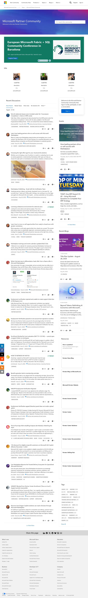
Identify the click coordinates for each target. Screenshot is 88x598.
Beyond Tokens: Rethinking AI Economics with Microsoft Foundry (71, 306)
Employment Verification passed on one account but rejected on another (32, 318)
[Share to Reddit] (52, 533)
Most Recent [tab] (9, 105)
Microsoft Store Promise (35, 558)
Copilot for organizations (7, 550)
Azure (31, 569)
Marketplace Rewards (34, 586)
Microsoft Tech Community (35, 580)
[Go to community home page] (5, 2)
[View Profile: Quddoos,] (8, 487)
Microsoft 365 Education (62, 550)
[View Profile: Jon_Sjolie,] (8, 466)
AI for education (60, 561)
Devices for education (61, 544)
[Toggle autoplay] (50, 61)
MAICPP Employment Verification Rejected (23, 388)
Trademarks (40, 595)
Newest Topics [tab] (18, 105)
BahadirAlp (14, 327)
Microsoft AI (4, 569)
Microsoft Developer (34, 572)
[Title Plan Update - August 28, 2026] (71, 242)
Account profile (33, 542)
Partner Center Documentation (72, 439)
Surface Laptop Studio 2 (7, 547)
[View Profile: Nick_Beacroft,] (8, 208)
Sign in (68, 111)
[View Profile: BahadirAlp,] (8, 320)
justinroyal (13, 179)
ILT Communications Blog (75, 269)
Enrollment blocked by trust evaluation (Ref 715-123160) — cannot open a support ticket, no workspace (32, 337)
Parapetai (13, 397)
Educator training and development (64, 555)
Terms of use (33, 595)
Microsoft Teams (5, 583)
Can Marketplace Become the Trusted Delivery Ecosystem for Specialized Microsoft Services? (32, 465)
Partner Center (67, 412)
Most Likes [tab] (26, 105)
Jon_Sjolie (13, 474)
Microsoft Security (6, 572)
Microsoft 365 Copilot (6, 586)
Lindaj (12, 143)
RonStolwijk (14, 416)
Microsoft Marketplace (34, 583)
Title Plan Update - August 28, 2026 (70, 257)
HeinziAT (13, 381)
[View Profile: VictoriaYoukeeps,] (8, 262)
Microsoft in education (62, 542)
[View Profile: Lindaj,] (8, 134)
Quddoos (13, 496)
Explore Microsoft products (7, 558)
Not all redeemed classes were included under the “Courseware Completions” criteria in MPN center (29, 115)
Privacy (18, 595)
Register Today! (13, 58)
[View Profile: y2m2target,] (8, 357)
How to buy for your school (62, 553)
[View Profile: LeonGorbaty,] (8, 190)
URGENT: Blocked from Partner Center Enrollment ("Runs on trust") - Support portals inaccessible (31, 487)
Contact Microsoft (11, 595)
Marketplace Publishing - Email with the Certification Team (28, 189)
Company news (60, 574)
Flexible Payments (33, 561)
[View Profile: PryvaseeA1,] (8, 427)
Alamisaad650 (14, 124)
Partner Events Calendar (70, 398)
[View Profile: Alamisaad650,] (8, 115)
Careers (58, 569)
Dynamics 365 (5, 574)
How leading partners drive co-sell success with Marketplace (70, 146)
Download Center (33, 544)
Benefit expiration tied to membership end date (25, 373)
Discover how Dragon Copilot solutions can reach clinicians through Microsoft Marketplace (31, 506)
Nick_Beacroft (14, 215)
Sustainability (60, 588)
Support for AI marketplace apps (36, 577)
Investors (59, 580)
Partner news (71, 318)
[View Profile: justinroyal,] (8, 154)
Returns (31, 550)
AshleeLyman (63, 269)
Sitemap (4, 595)
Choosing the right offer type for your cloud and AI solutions (29, 153)
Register (75, 2)
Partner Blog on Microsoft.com (72, 371)
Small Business (5, 588)
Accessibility (59, 586)
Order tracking (33, 553)
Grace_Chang (14, 455)
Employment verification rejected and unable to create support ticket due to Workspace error (32, 300)
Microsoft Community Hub (10, 7)
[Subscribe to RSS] (58, 533)
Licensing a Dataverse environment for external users (26, 206)
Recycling (54, 595)
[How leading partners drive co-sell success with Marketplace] (71, 132)
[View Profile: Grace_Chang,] (8, 446)
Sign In (81, 2)
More (42, 105)
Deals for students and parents (63, 558)
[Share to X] (50, 533)
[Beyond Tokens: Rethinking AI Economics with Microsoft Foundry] (71, 291)
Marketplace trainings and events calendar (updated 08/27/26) (29, 243)
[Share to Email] (61, 533)
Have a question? (68, 344)
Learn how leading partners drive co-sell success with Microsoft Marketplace (30, 134)
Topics (23, 7)
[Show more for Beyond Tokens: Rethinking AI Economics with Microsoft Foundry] (70, 325)
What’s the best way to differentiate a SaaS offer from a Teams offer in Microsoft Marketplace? (31, 262)
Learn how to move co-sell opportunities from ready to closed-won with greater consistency (32, 225)
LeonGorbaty (14, 197)
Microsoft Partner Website (70, 385)
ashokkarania (63, 318)
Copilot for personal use (7, 553)
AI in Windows (5, 555)
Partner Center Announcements (72, 466)
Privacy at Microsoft (61, 577)
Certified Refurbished (34, 555)
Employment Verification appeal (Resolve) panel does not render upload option (32, 407)
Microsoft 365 (5, 577)
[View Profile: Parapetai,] (8, 390)
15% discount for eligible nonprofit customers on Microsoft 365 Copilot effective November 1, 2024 (32, 446)
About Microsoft (60, 572)
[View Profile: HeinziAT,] (8, 374)
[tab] (39, 61)
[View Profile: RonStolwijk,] (8, 407)
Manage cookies (25, 595)
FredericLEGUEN (15, 346)
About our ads (61, 595)
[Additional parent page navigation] (19, 7)
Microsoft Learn (33, 574)
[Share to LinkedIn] (44, 533)
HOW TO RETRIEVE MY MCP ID (20, 355)
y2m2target (14, 364)
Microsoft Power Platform (7, 580)
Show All (63, 524)
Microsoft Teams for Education (63, 547)
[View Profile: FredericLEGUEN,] (8, 337)
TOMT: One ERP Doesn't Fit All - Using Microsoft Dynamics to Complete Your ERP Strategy (70, 197)
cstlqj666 (13, 309)
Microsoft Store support (34, 547)
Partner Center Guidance (70, 425)
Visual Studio (32, 588)
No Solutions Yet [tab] (35, 105)
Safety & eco (47, 595)
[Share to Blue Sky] (55, 533)
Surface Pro (4, 542)
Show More (31, 525)
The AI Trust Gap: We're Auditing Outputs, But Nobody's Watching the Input (31, 426)
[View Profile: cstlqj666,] (8, 300)
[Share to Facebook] (47, 533)
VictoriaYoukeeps (15, 290)
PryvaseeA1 (14, 435)
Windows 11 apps (5, 561)
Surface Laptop (5, 544)
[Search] (71, 3)
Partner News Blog (68, 358)
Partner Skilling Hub (69, 452)
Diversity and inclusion (62, 583)
